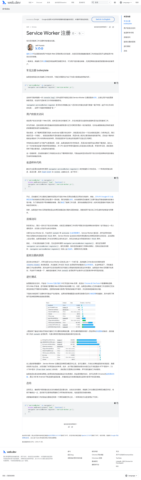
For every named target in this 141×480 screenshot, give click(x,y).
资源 (30, 2)
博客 (72, 2)
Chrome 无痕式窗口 (54, 283)
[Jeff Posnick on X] (36, 49)
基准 (48, 2)
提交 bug (70, 455)
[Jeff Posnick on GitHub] (39, 49)
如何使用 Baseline (60, 2)
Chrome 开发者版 (97, 455)
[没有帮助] (113, 27)
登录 (137, 2)
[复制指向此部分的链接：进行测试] (38, 277)
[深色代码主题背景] (115, 83)
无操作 (70, 249)
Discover (39, 2)
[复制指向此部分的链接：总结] (33, 383)
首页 (27, 27)
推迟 (62, 202)
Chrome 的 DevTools (92, 283)
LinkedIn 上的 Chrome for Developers (124, 462)
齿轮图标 (99, 331)
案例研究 (82, 2)
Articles (6, 9)
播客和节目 (95, 465)
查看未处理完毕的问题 (75, 458)
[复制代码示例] (117, 83)
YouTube (118, 458)
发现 (71, 200)
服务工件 (29, 54)
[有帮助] (109, 27)
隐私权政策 (11, 475)
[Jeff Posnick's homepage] (42, 49)
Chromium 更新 (97, 458)
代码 (95, 98)
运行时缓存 (89, 265)
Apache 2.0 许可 (87, 435)
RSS (117, 466)
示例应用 (92, 294)
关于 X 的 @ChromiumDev (124, 455)
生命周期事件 (75, 233)
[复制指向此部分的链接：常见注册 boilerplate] (50, 70)
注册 (44, 61)
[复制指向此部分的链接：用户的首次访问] (45, 114)
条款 (3, 475)
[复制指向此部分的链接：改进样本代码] (43, 162)
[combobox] (101, 2)
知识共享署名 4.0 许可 (54, 435)
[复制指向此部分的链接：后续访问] (38, 219)
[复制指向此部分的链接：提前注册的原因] (45, 255)
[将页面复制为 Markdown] (80, 33)
